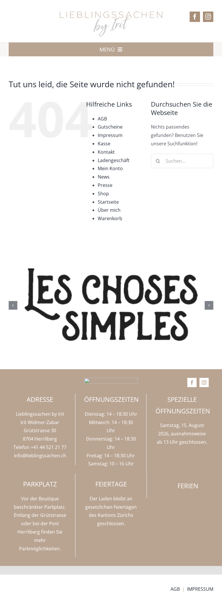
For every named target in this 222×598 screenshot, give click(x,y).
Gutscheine (110, 127)
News (104, 177)
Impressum (110, 135)
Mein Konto (110, 168)
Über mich (109, 210)
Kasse (104, 143)
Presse (105, 185)
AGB (102, 119)
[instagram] (208, 17)
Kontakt (106, 152)
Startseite (108, 202)
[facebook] (195, 17)
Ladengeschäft (114, 160)
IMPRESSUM (200, 589)
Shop (103, 193)
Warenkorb (110, 218)
